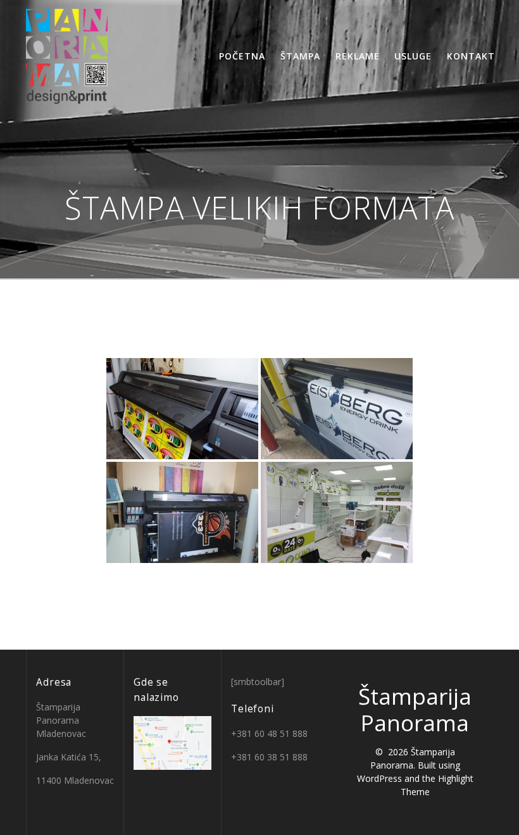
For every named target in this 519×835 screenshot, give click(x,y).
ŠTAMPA (300, 56)
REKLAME (357, 56)
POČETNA (242, 56)
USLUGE (413, 56)
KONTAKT (471, 56)
